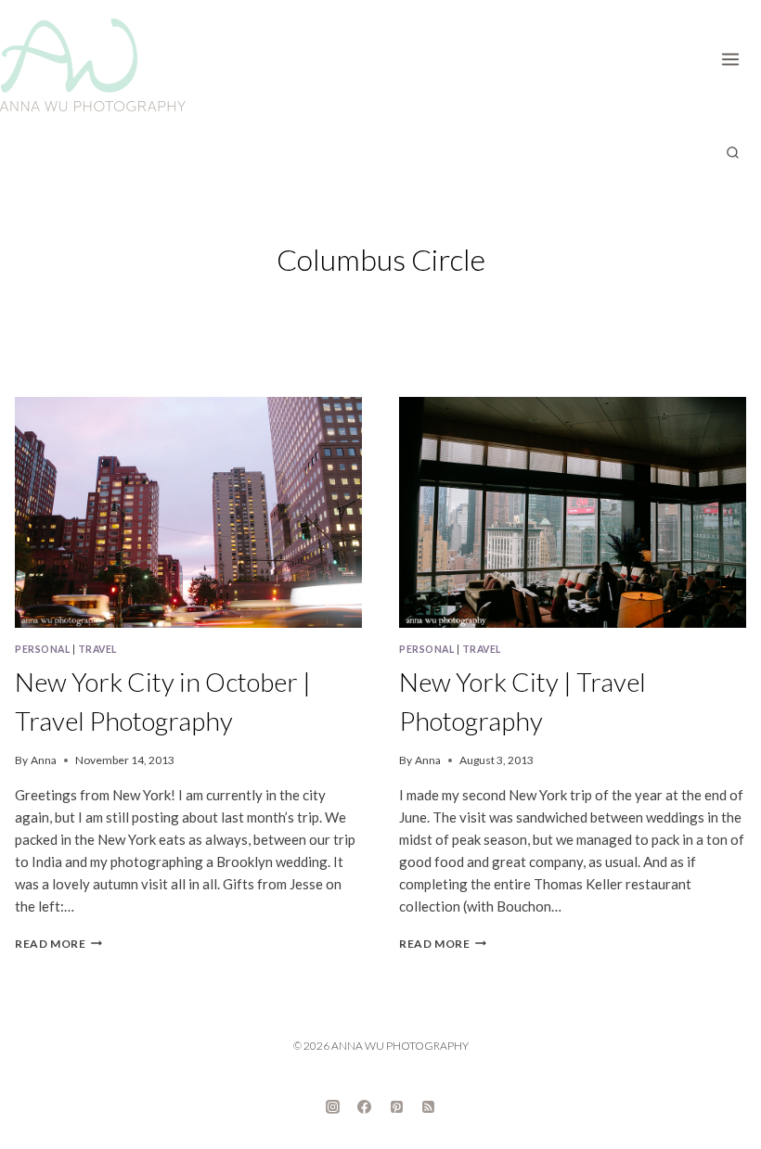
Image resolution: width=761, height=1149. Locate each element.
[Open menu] (736, 55)
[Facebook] (365, 1107)
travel (97, 649)
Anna (44, 760)
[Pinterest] (396, 1107)
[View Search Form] (732, 153)
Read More (58, 944)
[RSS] (429, 1107)
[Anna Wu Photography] (93, 65)
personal (42, 649)
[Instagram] (332, 1107)
